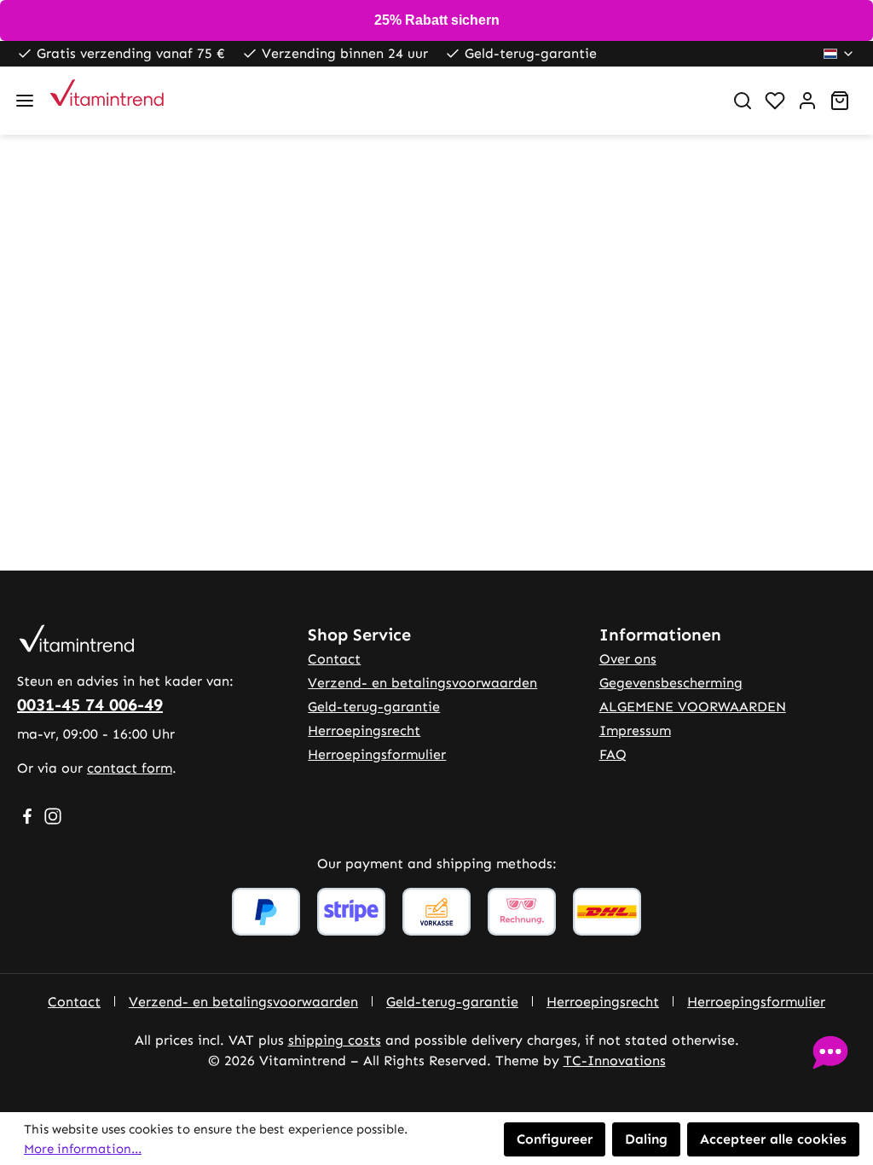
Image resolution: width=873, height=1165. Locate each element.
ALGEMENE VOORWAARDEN (692, 706)
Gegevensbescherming (671, 683)
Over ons (627, 659)
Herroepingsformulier (377, 754)
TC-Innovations (615, 1060)
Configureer (555, 1139)
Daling (646, 1139)
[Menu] (25, 101)
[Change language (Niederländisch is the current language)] (839, 54)
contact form (129, 768)
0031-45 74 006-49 (90, 704)
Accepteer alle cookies (773, 1139)
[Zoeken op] (742, 101)
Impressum (635, 730)
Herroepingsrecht (364, 730)
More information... (83, 1148)
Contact (334, 659)
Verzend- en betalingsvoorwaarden (422, 683)
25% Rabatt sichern (437, 20)
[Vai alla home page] (379, 100)
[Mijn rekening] (807, 101)
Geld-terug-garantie (374, 706)
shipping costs (334, 1040)
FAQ (613, 754)
